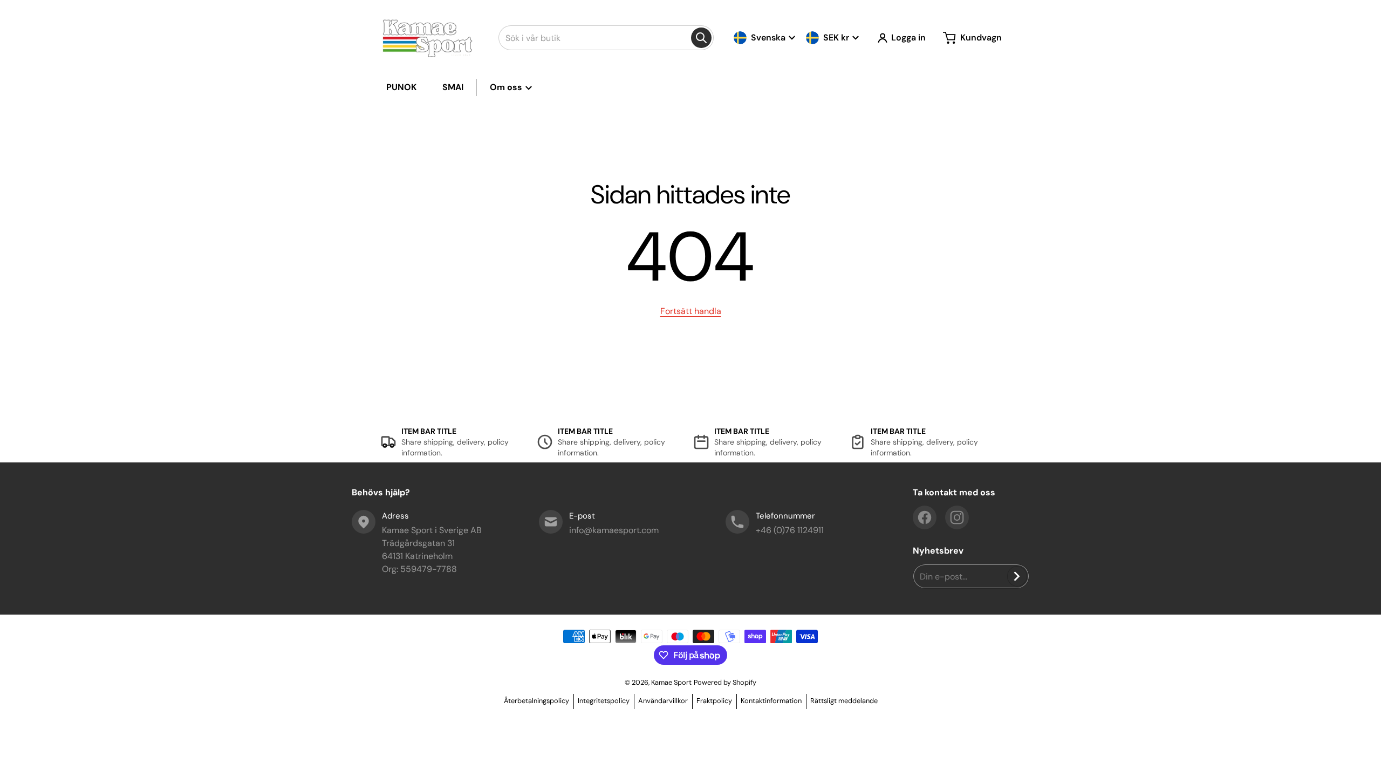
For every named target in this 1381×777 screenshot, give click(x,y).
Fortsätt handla (690, 311)
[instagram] (957, 517)
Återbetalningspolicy (536, 700)
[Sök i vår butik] (701, 38)
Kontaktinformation (771, 700)
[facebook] (924, 517)
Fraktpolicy (714, 700)
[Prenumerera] (1017, 576)
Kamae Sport (671, 682)
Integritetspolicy (604, 700)
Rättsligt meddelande (844, 700)
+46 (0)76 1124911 (790, 530)
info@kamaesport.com (614, 530)
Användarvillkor (663, 700)
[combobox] (606, 37)
